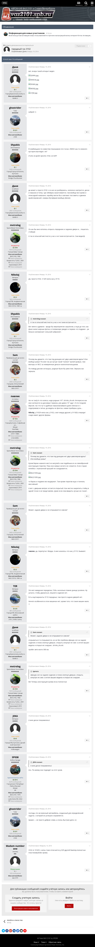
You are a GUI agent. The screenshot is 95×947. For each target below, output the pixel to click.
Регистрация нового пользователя (26, 908)
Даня (24, 51)
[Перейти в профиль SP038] (6, 34)
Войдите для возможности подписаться (19, 45)
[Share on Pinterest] (25, 930)
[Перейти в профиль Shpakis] (15, 157)
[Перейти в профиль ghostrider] (15, 120)
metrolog (15, 225)
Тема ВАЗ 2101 (45, 938)
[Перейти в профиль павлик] (15, 409)
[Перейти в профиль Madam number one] (15, 861)
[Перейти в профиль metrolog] (15, 238)
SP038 (15, 757)
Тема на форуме (16, 258)
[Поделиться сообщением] (89, 67)
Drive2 (15, 427)
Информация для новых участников (26, 33)
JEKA (15, 716)
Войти (69, 906)
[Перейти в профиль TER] (15, 599)
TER (15, 586)
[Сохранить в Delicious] (17, 930)
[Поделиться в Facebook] (7, 930)
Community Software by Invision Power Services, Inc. (47, 945)
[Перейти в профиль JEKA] (15, 728)
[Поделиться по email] (21, 930)
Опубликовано (39, 67)
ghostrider (15, 107)
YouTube (15, 429)
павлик (15, 396)
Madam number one (15, 847)
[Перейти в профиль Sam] (15, 370)
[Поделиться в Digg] (14, 930)
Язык (36, 942)
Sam (15, 355)
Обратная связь (55, 942)
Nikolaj (15, 274)
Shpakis (15, 144)
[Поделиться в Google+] (10, 930)
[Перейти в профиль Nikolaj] (15, 287)
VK (15, 790)
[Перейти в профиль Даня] (7, 50)
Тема (43, 942)
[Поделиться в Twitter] (3, 930)
